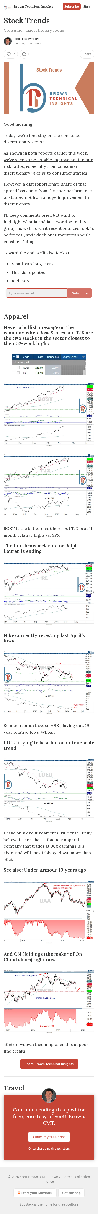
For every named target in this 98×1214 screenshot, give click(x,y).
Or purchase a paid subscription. (49, 1148)
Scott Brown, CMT (28, 39)
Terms (67, 1177)
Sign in (88, 6)
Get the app (71, 1193)
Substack (26, 1204)
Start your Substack (37, 1193)
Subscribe (71, 6)
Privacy (54, 1177)
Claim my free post (49, 1136)
